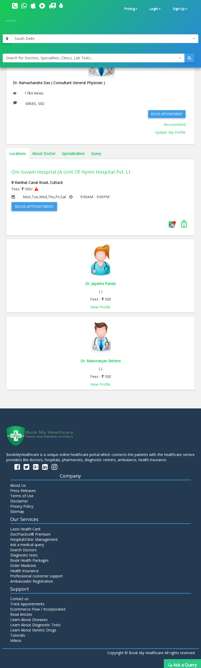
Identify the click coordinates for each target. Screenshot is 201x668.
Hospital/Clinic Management (34, 539)
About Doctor (43, 153)
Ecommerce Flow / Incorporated (37, 609)
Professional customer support (36, 575)
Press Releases (23, 490)
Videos (15, 640)
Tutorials (17, 635)
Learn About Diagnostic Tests (35, 624)
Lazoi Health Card (25, 528)
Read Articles (21, 614)
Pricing (129, 9)
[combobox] (104, 38)
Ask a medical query (27, 544)
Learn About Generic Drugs (33, 630)
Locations (17, 153)
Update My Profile (170, 132)
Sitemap (17, 511)
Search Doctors (23, 549)
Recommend (175, 124)
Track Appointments (27, 603)
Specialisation (73, 153)
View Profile (100, 306)
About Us (18, 485)
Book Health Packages (29, 560)
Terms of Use (22, 495)
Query (96, 153)
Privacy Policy (21, 506)
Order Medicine (23, 565)
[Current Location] (7, 38)
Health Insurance (24, 570)
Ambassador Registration (31, 581)
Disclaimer (19, 501)
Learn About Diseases (29, 619)
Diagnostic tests (24, 555)
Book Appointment (167, 114)
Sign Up (179, 9)
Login (154, 9)
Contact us (19, 598)
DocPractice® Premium (30, 534)
